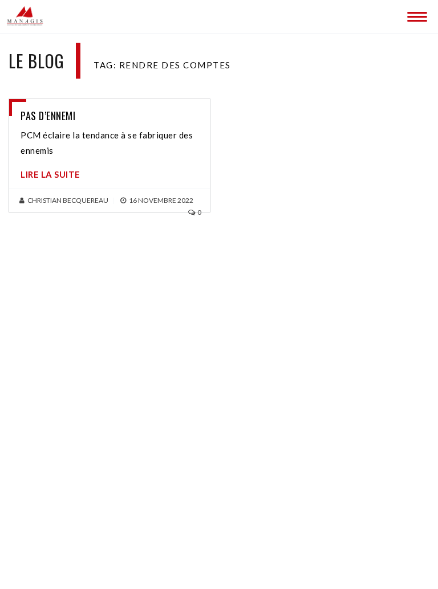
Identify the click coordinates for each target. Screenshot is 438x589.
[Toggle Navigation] (415, 14)
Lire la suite (50, 174)
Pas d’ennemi (48, 115)
